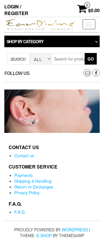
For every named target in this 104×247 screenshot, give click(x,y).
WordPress (75, 230)
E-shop (44, 235)
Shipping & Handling (32, 181)
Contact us (24, 155)
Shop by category (25, 41)
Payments (23, 175)
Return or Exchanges (33, 187)
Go (91, 59)
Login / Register (16, 10)
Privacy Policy (27, 192)
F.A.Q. (20, 212)
